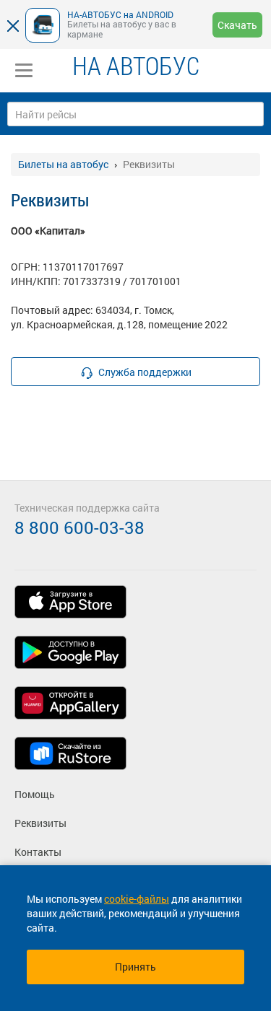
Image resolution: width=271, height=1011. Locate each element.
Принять (135, 966)
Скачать (237, 25)
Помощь (34, 794)
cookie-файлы (136, 899)
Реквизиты (40, 823)
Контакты (37, 852)
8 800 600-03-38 (79, 527)
